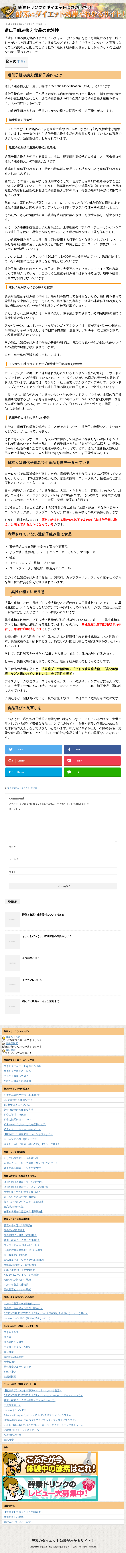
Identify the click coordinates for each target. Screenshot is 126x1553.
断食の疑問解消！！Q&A (17, 1119)
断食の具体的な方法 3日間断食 (22, 1095)
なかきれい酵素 (12, 1435)
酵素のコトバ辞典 (14, 1517)
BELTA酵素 (10, 1371)
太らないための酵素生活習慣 (20, 1196)
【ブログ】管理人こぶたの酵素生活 (23, 1512)
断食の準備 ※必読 (15, 1114)
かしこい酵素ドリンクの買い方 (21, 1158)
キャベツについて (32, 979)
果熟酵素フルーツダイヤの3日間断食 (24, 1260)
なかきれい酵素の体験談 (17, 1279)
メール (13, 859)
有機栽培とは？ (30, 958)
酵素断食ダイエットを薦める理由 (22, 1066)
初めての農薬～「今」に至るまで (40, 1001)
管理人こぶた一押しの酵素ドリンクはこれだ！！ (31, 1163)
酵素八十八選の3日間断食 (18, 1225)
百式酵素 (9, 1439)
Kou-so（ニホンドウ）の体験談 (21, 1274)
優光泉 (7, 1337)
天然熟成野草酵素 (14, 1357)
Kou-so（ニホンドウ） (16, 1410)
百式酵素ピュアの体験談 (17, 1289)
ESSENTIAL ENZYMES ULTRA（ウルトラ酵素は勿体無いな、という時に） (46, 1313)
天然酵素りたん (12, 1405)
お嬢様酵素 (10, 1376)
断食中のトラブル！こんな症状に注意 (25, 1124)
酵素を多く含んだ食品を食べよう (22, 1192)
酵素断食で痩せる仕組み (17, 1071)
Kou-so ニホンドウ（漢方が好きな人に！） (28, 1318)
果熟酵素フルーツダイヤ (17, 1366)
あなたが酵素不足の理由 (17, 1081)
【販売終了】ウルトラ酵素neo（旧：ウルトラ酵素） (33, 1390)
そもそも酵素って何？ (16, 1076)
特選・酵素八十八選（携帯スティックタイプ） (29, 1400)
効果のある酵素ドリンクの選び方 (22, 1168)
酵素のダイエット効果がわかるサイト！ (63, 1541)
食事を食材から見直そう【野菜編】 (23, 788)
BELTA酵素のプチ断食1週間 (19, 1270)
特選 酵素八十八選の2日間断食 (22, 1240)
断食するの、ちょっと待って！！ (22, 1129)
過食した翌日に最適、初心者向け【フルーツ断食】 (32, 1144)
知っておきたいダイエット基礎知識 (23, 1201)
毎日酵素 (11, 1050)
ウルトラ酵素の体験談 (16, 1284)
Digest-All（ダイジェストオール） (23, 1430)
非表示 (22, 61)
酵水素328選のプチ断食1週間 (20, 1265)
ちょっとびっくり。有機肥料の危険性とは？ (46, 936)
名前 (12, 846)
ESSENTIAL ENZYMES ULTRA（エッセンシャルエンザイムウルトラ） (43, 1395)
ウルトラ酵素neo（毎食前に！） (22, 1303)
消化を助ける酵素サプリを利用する (23, 1182)
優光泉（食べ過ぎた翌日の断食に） (23, 1308)
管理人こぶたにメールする (18, 1522)
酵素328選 (9, 1361)
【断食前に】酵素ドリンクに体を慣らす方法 (28, 1134)
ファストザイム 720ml (17, 1347)
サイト (12, 872)
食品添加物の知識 (14, 1206)
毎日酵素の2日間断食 (15, 1255)
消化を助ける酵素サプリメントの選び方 (26, 1187)
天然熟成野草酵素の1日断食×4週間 (23, 1250)
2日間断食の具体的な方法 (18, 1100)
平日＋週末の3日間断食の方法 (20, 1139)
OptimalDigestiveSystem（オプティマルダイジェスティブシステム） (42, 1420)
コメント (15, 809)
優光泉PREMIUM (13, 1342)
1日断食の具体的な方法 (17, 1105)
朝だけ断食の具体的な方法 (18, 1109)
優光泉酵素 (12, 1043)
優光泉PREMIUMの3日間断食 (20, 1235)
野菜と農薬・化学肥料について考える (43, 914)
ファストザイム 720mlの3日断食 (22, 1245)
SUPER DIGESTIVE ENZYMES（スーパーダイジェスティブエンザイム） (45, 1425)
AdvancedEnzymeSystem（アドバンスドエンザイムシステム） (39, 1415)
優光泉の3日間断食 (14, 1230)
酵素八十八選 (13, 1037)
